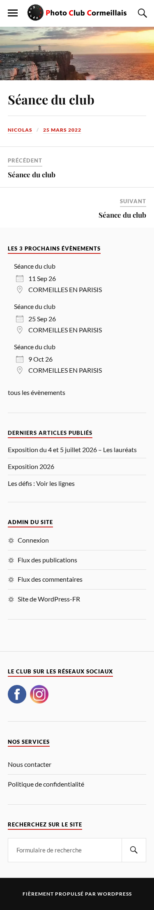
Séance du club (51, 99)
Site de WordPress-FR (49, 599)
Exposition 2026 (31, 466)
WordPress (114, 894)
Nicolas (20, 130)
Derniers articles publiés (50, 433)
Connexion (33, 540)
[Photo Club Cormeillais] (77, 12)
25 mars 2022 (62, 130)
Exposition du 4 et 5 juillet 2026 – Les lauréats (72, 449)
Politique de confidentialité (46, 784)
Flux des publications (47, 560)
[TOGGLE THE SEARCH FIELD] (141, 13)
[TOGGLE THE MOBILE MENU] (13, 13)
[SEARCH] (134, 850)
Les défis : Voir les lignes (41, 483)
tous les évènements (36, 392)
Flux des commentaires (50, 579)
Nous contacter (29, 764)
